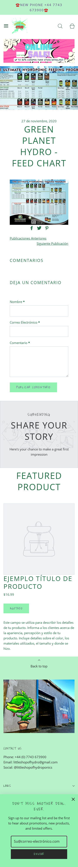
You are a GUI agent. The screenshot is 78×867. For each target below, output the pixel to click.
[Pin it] (46, 228)
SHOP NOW (20, 55)
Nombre (17, 301)
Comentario (20, 343)
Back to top (39, 666)
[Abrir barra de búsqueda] (60, 26)
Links (7, 785)
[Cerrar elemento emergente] (73, 799)
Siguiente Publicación (52, 243)
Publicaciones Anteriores (28, 238)
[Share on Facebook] (31, 228)
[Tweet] (38, 228)
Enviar (39, 854)
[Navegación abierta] (6, 26)
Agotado (16, 608)
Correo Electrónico (25, 322)
